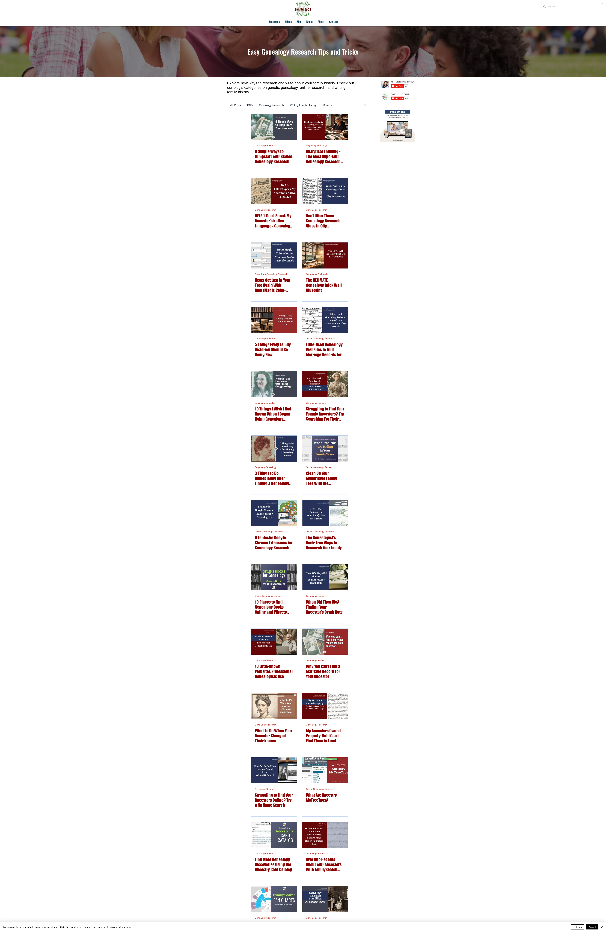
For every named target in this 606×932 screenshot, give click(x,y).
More (326, 105)
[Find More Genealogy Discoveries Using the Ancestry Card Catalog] (274, 835)
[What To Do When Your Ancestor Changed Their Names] (274, 706)
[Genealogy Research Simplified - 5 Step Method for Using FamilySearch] (325, 899)
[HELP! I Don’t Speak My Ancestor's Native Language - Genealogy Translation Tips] (274, 191)
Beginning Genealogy (316, 145)
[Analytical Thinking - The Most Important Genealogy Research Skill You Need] (325, 127)
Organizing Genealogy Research (271, 274)
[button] (364, 105)
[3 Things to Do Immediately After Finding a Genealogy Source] (274, 449)
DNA (250, 105)
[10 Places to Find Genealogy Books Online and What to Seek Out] (274, 577)
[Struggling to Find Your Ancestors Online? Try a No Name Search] (274, 770)
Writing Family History (303, 105)
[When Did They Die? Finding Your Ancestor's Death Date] (325, 577)
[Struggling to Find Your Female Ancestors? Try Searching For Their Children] (325, 384)
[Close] (602, 926)
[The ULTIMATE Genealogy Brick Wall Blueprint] (325, 255)
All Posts (235, 105)
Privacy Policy (125, 927)
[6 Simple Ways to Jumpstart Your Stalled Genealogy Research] (274, 127)
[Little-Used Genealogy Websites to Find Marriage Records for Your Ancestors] (325, 320)
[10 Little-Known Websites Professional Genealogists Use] (274, 642)
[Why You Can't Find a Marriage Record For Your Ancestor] (325, 642)
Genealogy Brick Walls (317, 274)
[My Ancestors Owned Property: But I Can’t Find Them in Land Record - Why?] (325, 706)
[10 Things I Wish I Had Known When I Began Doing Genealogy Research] (274, 384)
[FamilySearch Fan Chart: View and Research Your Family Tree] (274, 899)
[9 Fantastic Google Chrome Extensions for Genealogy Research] (274, 513)
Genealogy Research (271, 105)
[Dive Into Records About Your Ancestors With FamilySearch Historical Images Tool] (325, 835)
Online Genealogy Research (320, 338)
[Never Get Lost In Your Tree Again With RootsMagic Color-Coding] (274, 255)
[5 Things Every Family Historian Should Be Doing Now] (274, 320)
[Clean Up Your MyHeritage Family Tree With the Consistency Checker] (325, 449)
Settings (578, 927)
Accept (592, 927)
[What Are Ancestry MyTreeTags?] (325, 770)
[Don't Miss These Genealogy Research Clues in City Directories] (325, 191)
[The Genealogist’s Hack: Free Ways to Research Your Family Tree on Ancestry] (325, 513)
